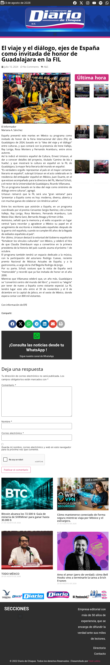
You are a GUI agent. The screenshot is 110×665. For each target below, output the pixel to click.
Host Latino (94, 661)
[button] (55, 34)
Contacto (100, 653)
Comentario (8, 385)
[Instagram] (87, 2)
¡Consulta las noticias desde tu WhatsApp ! (36, 347)
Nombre (6, 421)
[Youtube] (94, 2)
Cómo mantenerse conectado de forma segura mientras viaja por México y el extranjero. (81, 518)
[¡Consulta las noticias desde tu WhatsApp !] (36, 335)
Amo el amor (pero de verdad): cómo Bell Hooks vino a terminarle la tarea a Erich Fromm (82, 577)
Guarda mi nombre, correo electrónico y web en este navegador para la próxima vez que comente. (36, 448)
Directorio (99, 648)
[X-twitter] (81, 2)
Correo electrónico (12, 433)
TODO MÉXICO (10, 573)
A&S (46, 66)
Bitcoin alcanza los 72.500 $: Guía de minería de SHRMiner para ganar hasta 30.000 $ (25, 517)
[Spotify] (100, 2)
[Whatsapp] (107, 2)
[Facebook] (74, 2)
